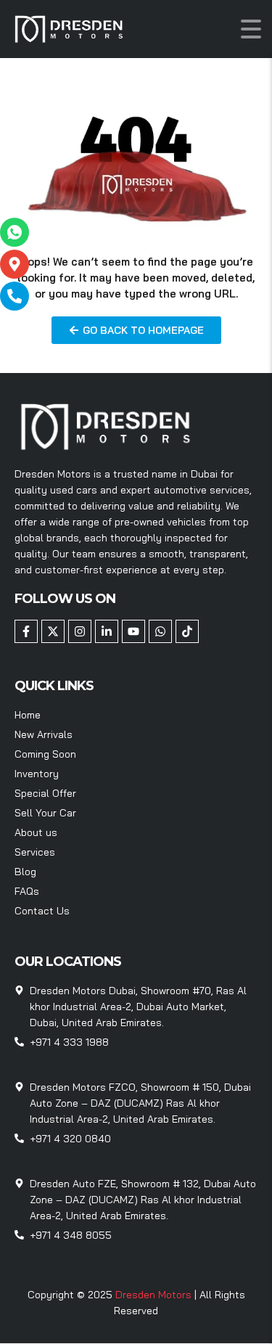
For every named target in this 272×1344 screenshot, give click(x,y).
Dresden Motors (154, 1294)
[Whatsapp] (160, 631)
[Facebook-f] (26, 631)
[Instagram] (79, 631)
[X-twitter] (53, 631)
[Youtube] (133, 631)
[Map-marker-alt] (14, 264)
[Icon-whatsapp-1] (14, 232)
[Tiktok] (187, 631)
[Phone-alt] (14, 296)
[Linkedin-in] (106, 631)
